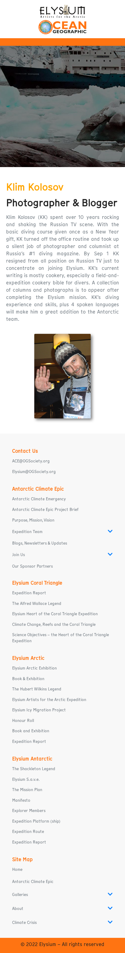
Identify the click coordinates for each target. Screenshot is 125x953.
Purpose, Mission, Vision (33, 520)
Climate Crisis (24, 922)
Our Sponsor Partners (32, 566)
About (17, 908)
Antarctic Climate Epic (32, 881)
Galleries (20, 894)
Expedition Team (27, 531)
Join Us (18, 554)
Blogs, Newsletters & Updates (39, 543)
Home (17, 869)
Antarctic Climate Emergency (39, 499)
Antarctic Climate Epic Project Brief (45, 509)
